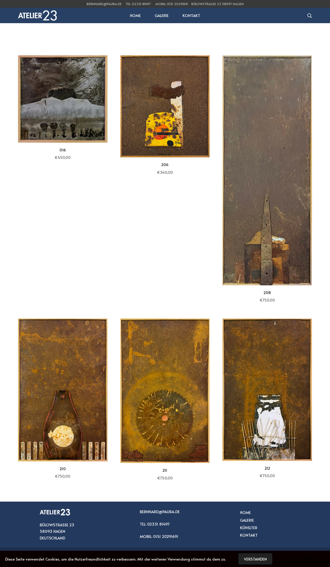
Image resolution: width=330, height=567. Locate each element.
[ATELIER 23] (37, 15)
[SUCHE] (309, 15)
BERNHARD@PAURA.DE (160, 511)
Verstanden (255, 559)
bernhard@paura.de (104, 4)
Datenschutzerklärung (305, 559)
